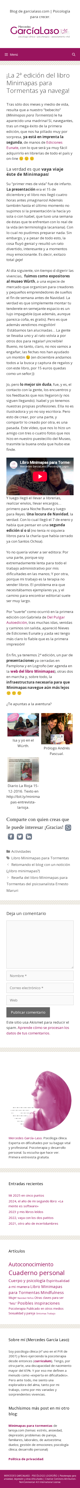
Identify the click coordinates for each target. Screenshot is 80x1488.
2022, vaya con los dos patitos (31, 1218)
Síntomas (41, 1313)
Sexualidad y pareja (22, 1313)
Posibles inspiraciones (38, 1303)
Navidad (21, 1298)
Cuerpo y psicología (27, 1280)
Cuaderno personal (37, 1272)
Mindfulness (52, 1292)
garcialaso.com (36, 11)
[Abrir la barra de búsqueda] (73, 54)
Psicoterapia (17, 1308)
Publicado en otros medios (45, 1308)
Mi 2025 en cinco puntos (26, 1195)
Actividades (21, 851)
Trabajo (51, 1313)
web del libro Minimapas (32, 671)
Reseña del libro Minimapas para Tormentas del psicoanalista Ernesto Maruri (37, 884)
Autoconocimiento (31, 1264)
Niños (30, 1298)
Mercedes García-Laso (25, 1138)
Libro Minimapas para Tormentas (40, 857)
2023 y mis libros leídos (26, 1212)
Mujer (13, 1298)
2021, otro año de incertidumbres (33, 1223)
